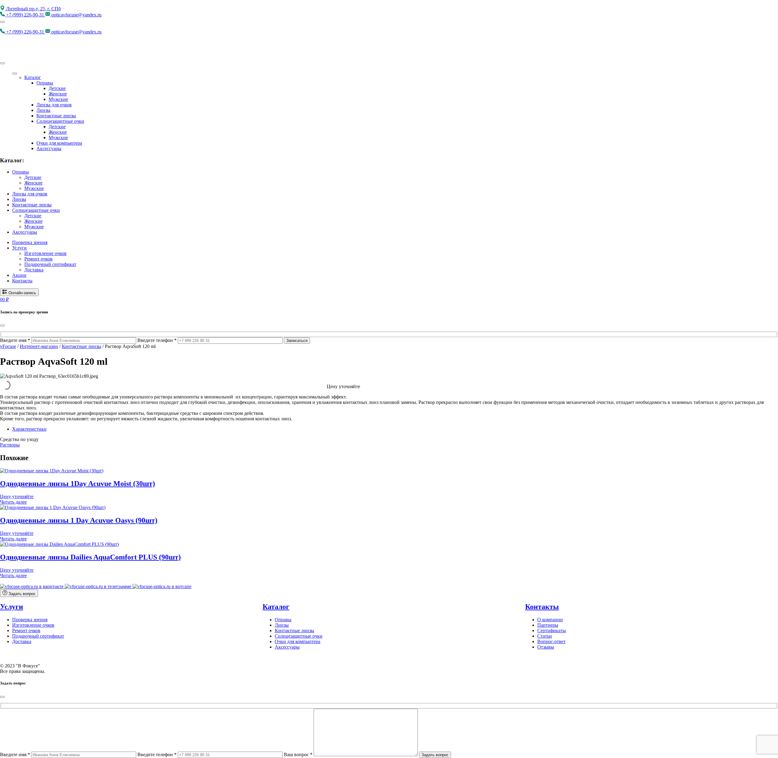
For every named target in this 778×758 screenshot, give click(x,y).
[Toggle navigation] (2, 22)
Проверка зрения (29, 242)
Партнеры (547, 625)
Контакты (22, 280)
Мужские (58, 99)
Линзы (43, 110)
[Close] (2, 63)
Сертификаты (551, 630)
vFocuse (8, 346)
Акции (19, 275)
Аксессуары (48, 148)
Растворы (10, 444)
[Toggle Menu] (14, 73)
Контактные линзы (56, 115)
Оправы (44, 82)
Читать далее (13, 502)
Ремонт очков (38, 258)
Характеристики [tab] (29, 429)
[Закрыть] (2, 325)
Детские (57, 88)
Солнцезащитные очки (60, 121)
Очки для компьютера (59, 143)
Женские (58, 93)
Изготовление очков (45, 253)
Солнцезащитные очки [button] (36, 210)
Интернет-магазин (39, 346)
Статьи (544, 636)
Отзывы (545, 646)
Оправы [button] (20, 171)
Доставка (33, 269)
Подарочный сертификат (50, 264)
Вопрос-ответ (551, 641)
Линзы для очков (54, 104)
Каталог (32, 77)
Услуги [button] (19, 247)
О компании (550, 619)
